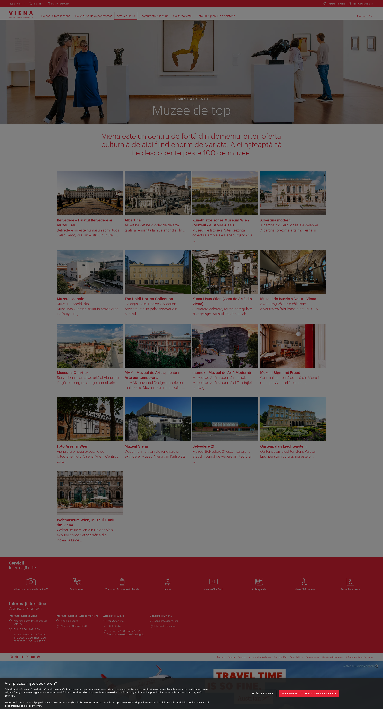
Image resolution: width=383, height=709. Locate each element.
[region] (191, 693)
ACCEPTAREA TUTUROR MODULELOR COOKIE (309, 693)
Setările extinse (262, 693)
